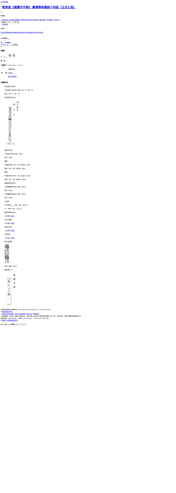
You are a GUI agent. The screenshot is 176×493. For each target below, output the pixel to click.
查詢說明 (5, 24)
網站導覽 (42, 20)
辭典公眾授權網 (20, 314)
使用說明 (30, 20)
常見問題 (11, 20)
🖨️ (8, 45)
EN (59, 20)
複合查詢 (33, 32)
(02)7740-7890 (12, 318)
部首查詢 (4, 32)
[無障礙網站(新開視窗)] (9, 320)
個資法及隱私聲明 (8, 314)
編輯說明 (18, 20)
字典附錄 (24, 20)
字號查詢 (27, 32)
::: (1, 20)
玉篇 (10, 73)
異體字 (9, 42)
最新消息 (5, 20)
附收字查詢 (39, 32)
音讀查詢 (21, 32)
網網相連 (36, 314)
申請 (12, 216)
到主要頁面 (4, 2)
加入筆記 (15, 45)
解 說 (4, 42)
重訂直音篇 (12, 76)
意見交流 (29, 314)
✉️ (10, 45)
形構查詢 (15, 32)
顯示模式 (36, 20)
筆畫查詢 (9, 32)
